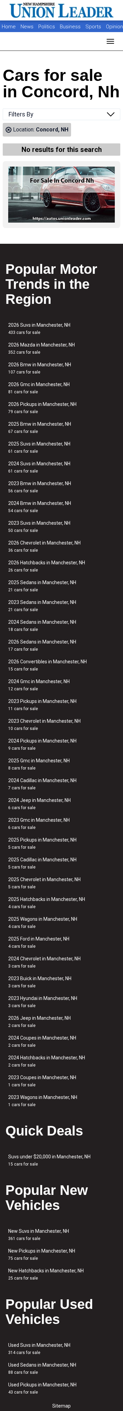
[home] (61, 10)
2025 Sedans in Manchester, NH (42, 586)
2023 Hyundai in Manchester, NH (42, 1002)
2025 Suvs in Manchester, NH (39, 447)
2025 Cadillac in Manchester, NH (42, 863)
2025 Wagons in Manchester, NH (42, 922)
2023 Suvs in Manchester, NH (39, 526)
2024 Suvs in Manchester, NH (39, 467)
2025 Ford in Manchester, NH (38, 942)
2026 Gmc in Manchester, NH (39, 388)
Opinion (114, 27)
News (26, 27)
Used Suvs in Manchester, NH (39, 1348)
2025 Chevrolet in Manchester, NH (44, 883)
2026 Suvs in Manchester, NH (39, 328)
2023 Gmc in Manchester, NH (39, 823)
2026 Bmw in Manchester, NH (39, 368)
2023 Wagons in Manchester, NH (42, 1101)
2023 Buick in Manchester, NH (39, 982)
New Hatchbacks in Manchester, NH (46, 1274)
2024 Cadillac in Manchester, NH (42, 784)
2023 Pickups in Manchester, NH (42, 705)
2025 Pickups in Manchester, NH (42, 843)
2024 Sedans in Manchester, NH (42, 625)
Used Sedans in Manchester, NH (42, 1368)
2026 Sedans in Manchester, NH (42, 645)
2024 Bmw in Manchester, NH (39, 506)
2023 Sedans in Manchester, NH (42, 605)
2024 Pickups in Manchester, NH (42, 744)
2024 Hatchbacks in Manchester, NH (46, 1061)
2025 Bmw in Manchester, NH (39, 427)
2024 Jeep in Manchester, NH (39, 804)
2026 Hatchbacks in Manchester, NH (46, 566)
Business (71, 27)
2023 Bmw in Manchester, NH (39, 487)
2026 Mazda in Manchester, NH (41, 348)
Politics (46, 27)
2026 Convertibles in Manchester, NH (47, 665)
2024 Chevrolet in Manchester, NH (44, 962)
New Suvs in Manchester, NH (38, 1234)
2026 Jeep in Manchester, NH (39, 1021)
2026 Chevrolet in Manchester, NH (44, 546)
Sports (93, 27)
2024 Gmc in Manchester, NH (39, 685)
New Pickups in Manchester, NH (41, 1254)
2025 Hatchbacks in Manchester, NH (46, 903)
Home (9, 27)
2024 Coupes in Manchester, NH (42, 1041)
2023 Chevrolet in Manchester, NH (44, 724)
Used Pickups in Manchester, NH (42, 1388)
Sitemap (61, 1406)
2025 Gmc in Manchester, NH (39, 764)
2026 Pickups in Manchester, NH (42, 407)
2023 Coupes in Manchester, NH (42, 1081)
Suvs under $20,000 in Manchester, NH (49, 1160)
